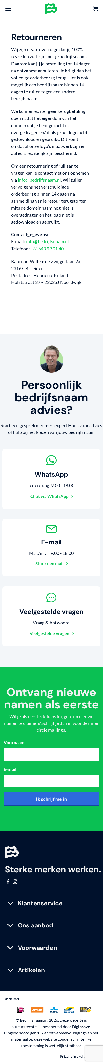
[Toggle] (11, 903)
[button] (8, 8)
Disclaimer (12, 999)
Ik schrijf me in (51, 799)
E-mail (10, 769)
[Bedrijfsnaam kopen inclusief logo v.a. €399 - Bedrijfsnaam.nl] (52, 8)
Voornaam (14, 742)
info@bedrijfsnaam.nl (39, 180)
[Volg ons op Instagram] (15, 882)
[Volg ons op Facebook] (8, 882)
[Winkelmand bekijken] (95, 8)
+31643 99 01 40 (47, 248)
